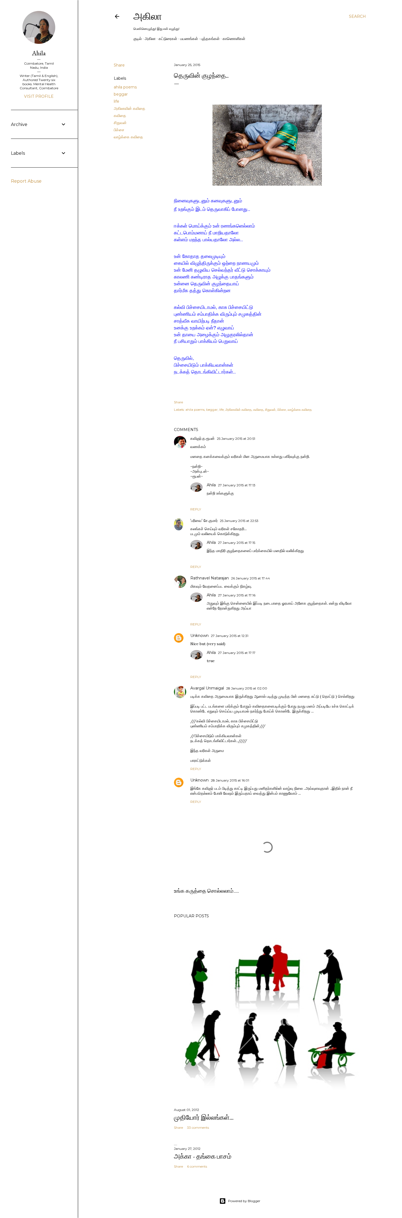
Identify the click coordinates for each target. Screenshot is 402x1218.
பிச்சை (119, 129)
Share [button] (119, 65)
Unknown (199, 635)
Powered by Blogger (244, 1201)
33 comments (198, 1127)
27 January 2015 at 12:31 (229, 636)
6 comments (197, 1166)
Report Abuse (26, 181)
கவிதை (120, 115)
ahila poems (125, 87)
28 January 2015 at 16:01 (230, 780)
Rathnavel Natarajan (209, 578)
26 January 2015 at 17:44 (250, 578)
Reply (195, 509)
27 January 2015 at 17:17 (236, 653)
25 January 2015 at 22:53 (239, 521)
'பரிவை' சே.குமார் (204, 520)
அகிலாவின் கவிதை (129, 108)
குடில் (137, 38)
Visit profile (39, 96)
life (116, 101)
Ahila (211, 484)
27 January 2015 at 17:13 (236, 485)
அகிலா (147, 16)
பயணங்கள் (189, 38)
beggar (121, 94)
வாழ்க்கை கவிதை (128, 136)
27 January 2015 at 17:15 (236, 543)
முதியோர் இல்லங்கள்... (204, 1117)
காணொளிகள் (234, 38)
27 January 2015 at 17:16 (236, 595)
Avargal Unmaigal (207, 688)
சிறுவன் (120, 122)
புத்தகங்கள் (210, 38)
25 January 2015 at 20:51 (236, 438)
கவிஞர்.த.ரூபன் (202, 438)
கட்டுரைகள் (168, 38)
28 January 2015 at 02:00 (246, 688)
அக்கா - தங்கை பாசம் (202, 1156)
